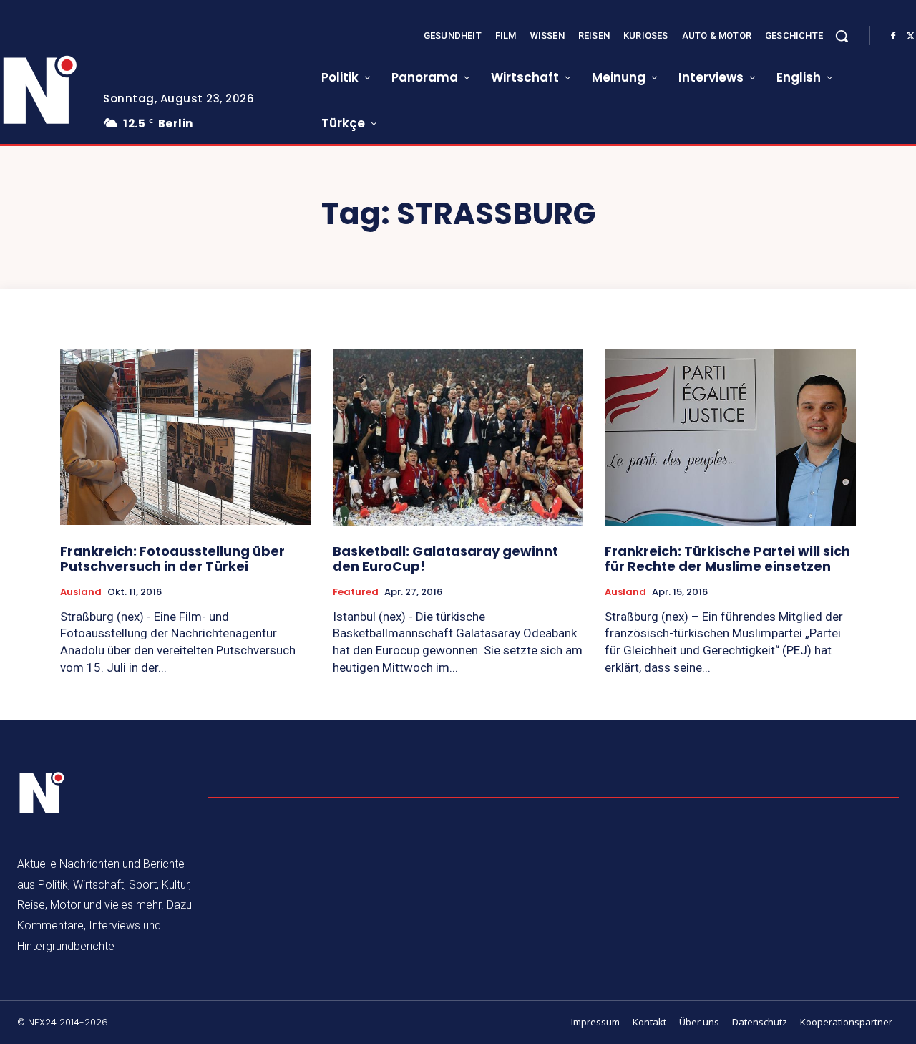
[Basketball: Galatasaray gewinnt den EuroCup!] (458, 437)
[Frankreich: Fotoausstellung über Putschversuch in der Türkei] (185, 437)
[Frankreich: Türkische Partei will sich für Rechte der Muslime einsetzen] (730, 437)
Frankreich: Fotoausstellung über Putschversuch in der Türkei (172, 559)
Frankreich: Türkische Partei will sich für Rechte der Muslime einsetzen (727, 559)
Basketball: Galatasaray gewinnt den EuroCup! (445, 559)
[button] (841, 36)
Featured (356, 592)
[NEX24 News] (42, 793)
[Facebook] (893, 36)
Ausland (81, 592)
